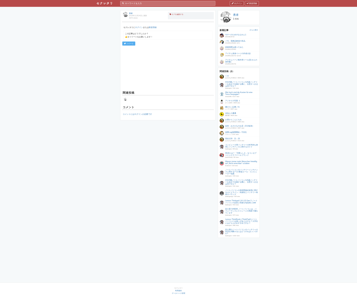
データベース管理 (178, 293)
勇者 (131, 13)
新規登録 (253, 3)
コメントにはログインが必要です (137, 114)
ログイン (238, 3)
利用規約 (178, 291)
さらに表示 (253, 30)
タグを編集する (177, 14)
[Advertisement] (168, 67)
